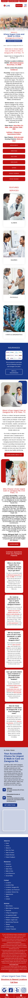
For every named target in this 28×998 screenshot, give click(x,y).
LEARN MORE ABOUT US (14, 454)
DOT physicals (17, 692)
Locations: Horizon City (12, 892)
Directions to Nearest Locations (14, 979)
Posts (7, 843)
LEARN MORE (14, 544)
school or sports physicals (13, 614)
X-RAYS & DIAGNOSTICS (14, 334)
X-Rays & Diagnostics (12, 913)
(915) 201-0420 (18, 137)
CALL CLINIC (14, 156)
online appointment (13, 623)
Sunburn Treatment (11, 929)
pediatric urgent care (13, 612)
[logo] (6, 6)
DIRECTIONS (14, 150)
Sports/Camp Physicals (12, 922)
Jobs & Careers (10, 852)
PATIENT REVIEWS (14, 179)
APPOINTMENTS (14, 145)
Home (5, 45)
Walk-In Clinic (9, 871)
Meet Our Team (10, 850)
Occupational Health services (14, 685)
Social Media (9, 875)
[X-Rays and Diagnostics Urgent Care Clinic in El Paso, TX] (14, 318)
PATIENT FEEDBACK (14, 173)
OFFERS (14, 167)
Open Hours (9, 869)
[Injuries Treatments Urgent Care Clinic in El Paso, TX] (14, 244)
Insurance (8, 864)
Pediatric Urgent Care (11, 919)
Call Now (9, 132)
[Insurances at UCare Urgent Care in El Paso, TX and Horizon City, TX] (14, 355)
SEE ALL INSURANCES (14, 372)
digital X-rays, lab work (14, 610)
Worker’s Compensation (12, 917)
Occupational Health (11, 915)
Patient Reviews (10, 855)
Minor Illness (9, 906)
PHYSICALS (14, 297)
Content (8, 899)
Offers (7, 896)
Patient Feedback (10, 857)
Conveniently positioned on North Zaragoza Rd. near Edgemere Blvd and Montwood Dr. (15, 799)
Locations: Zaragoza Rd (12, 887)
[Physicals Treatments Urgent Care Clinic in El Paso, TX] (14, 281)
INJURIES (14, 260)
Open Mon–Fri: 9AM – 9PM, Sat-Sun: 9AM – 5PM (14, 127)
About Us (8, 848)
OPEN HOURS (14, 162)
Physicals (8, 910)
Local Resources (10, 873)
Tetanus (8, 924)
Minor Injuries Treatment (12, 908)
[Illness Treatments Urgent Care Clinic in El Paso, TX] (14, 206)
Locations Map (10, 885)
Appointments (9, 894)
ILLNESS (14, 223)
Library (7, 845)
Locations (8, 882)
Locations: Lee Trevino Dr (13, 889)
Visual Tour (9, 866)
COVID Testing (10, 926)
